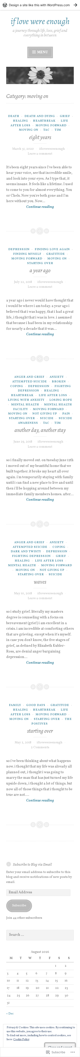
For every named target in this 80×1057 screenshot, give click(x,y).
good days (35, 705)
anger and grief (29, 377)
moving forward (51, 126)
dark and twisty (26, 552)
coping (16, 386)
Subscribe (19, 906)
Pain (66, 414)
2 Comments (40, 747)
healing (20, 121)
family (15, 705)
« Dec (10, 1014)
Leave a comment (40, 154)
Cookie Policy (21, 1039)
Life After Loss (53, 395)
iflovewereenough (52, 149)
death (13, 116)
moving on (28, 130)
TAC (46, 130)
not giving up (44, 414)
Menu (42, 52)
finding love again (52, 249)
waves (40, 582)
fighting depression (31, 556)
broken (59, 382)
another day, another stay (40, 430)
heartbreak (44, 121)
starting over (40, 263)
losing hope (60, 400)
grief (65, 116)
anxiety (57, 377)
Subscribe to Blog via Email (32, 864)
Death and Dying (39, 116)
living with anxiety (26, 400)
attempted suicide (29, 382)
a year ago (40, 270)
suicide (47, 418)
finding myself (27, 254)
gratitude (55, 254)
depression (19, 249)
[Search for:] (40, 935)
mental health (25, 405)
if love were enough (40, 21)
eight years (40, 137)
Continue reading (30, 207)
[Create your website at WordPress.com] (40, 5)
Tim (58, 130)
